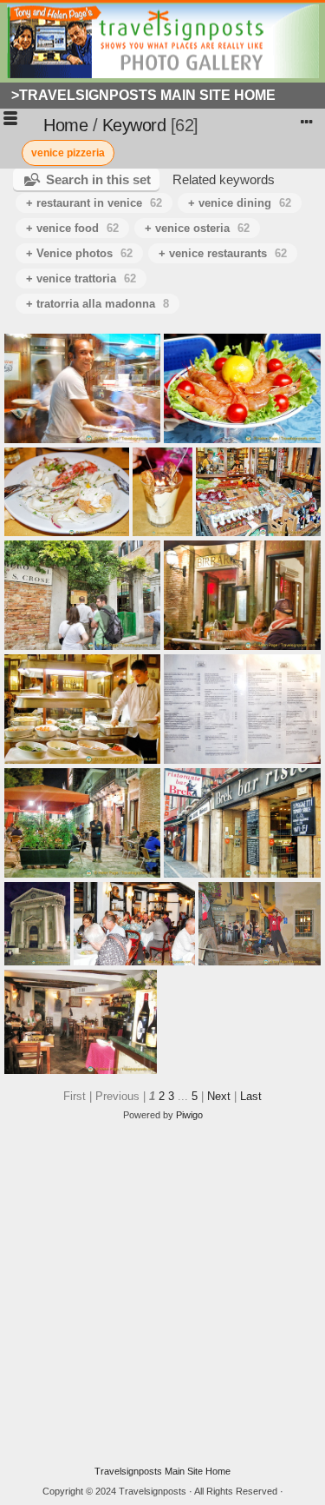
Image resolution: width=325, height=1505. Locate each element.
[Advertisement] (162, 1293)
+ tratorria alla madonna (97, 303)
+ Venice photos (79, 253)
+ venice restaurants (223, 253)
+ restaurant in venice (94, 202)
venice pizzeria (68, 153)
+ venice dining (239, 202)
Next (219, 1096)
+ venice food (72, 228)
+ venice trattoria (81, 278)
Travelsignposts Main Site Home (162, 1471)
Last (251, 1096)
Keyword (134, 125)
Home (65, 125)
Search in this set (98, 179)
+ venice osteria (197, 228)
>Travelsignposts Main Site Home (143, 95)
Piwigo (189, 1115)
